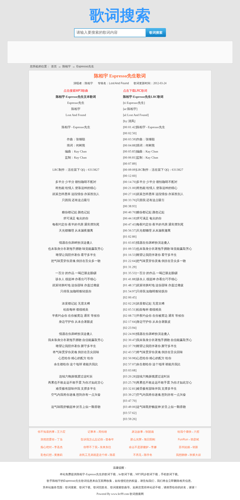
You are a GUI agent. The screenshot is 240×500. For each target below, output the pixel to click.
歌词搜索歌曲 (118, 487)
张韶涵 (149, 431)
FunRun (183, 439)
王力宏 (61, 431)
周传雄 (102, 431)
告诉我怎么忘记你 (92, 439)
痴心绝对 (46, 447)
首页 (54, 66)
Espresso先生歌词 (75, 480)
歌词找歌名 (100, 487)
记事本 (92, 431)
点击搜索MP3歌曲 (76, 90)
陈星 (112, 455)
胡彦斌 (195, 439)
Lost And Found (119, 83)
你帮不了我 (90, 447)
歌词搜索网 (137, 494)
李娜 (154, 447)
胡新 (195, 447)
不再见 (137, 455)
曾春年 (109, 439)
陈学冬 (148, 455)
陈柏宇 (66, 66)
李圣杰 (58, 447)
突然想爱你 (48, 439)
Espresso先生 (85, 66)
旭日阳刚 (149, 439)
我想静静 (181, 455)
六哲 (196, 431)
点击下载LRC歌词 (135, 90)
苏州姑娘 (184, 447)
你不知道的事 (46, 431)
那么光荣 (136, 439)
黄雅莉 (58, 455)
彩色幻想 (46, 455)
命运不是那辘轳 (139, 447)
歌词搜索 (120, 15)
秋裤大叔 (195, 455)
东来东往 (105, 447)
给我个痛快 (184, 431)
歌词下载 (84, 487)
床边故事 (137, 431)
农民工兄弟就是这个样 (93, 455)
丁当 (60, 439)
